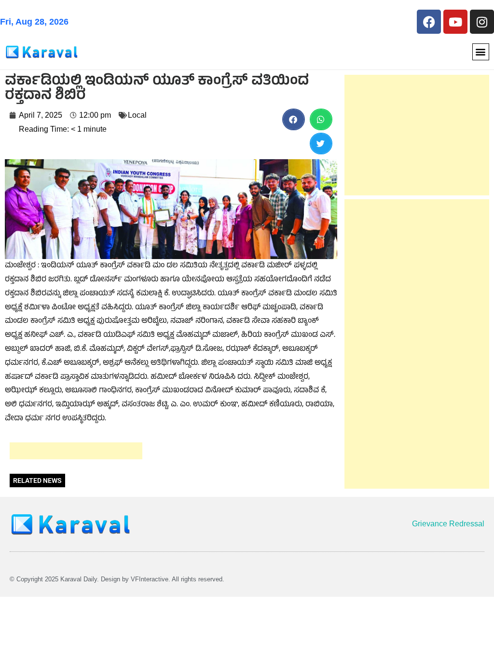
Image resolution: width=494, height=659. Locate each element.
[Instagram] (482, 22)
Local (137, 115)
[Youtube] (455, 22)
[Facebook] (429, 22)
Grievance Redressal (448, 524)
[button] (480, 51)
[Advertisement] (76, 450)
